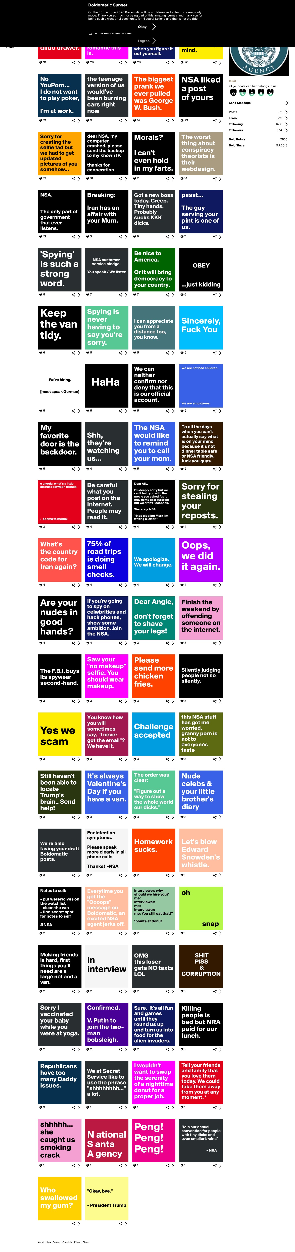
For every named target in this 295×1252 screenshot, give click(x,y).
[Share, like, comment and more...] (59, 58)
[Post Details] (78, 62)
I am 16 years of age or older (113, 33)
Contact (57, 1242)
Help (48, 1242)
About (41, 1242)
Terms (86, 1242)
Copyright (67, 1242)
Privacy (77, 1242)
